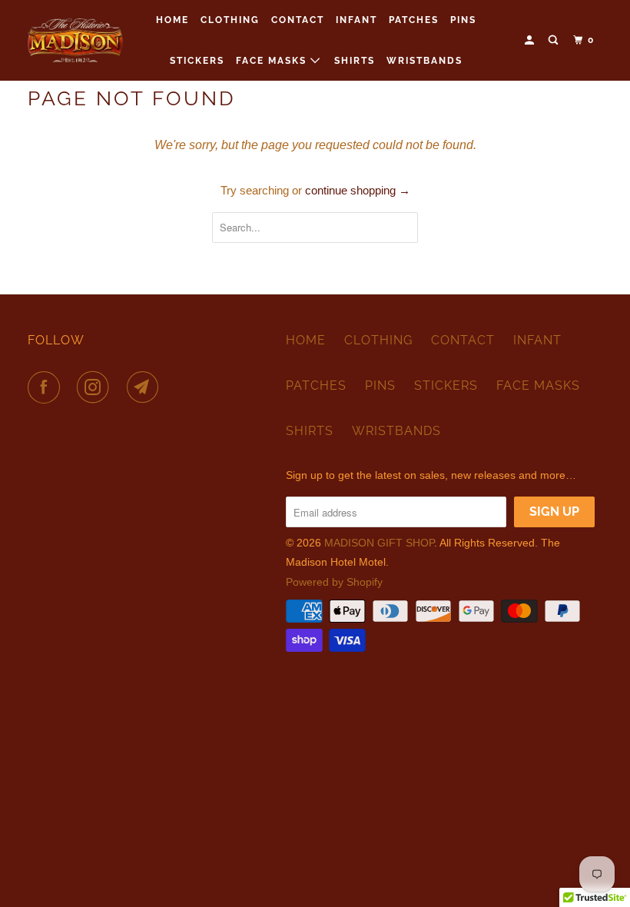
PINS (463, 20)
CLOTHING (230, 20)
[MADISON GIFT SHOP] (75, 40)
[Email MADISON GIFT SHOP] (146, 387)
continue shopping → (357, 190)
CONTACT (297, 20)
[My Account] (531, 40)
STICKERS (197, 60)
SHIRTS (354, 60)
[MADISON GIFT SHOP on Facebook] (47, 387)
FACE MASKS (273, 60)
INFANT (356, 20)
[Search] (554, 40)
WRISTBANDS (424, 60)
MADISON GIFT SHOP (379, 543)
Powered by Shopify (334, 582)
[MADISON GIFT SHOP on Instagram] (96, 387)
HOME (172, 20)
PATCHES (414, 20)
